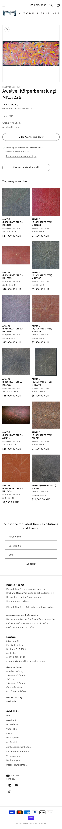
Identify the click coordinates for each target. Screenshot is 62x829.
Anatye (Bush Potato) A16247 (44, 487)
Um (8, 715)
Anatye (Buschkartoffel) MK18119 (12, 222)
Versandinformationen (16, 751)
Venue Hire (11, 729)
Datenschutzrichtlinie (16, 764)
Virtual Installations (13, 735)
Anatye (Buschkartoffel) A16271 (12, 435)
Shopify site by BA (22, 823)
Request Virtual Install (26, 167)
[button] (3, 5)
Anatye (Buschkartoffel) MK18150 (12, 328)
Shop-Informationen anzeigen (21, 156)
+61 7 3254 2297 (38, 5)
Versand (5, 109)
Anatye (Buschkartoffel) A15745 (42, 435)
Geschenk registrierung (13, 722)
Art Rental (11, 742)
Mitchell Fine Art (40, 823)
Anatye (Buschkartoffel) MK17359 (42, 328)
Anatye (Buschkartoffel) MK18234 (42, 222)
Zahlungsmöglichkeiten (16, 747)
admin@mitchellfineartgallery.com (27, 661)
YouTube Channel (12, 777)
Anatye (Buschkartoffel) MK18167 (42, 275)
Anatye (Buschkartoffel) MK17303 (42, 382)
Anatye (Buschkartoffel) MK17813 (12, 382)
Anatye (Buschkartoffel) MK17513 (12, 275)
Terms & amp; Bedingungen (13, 758)
